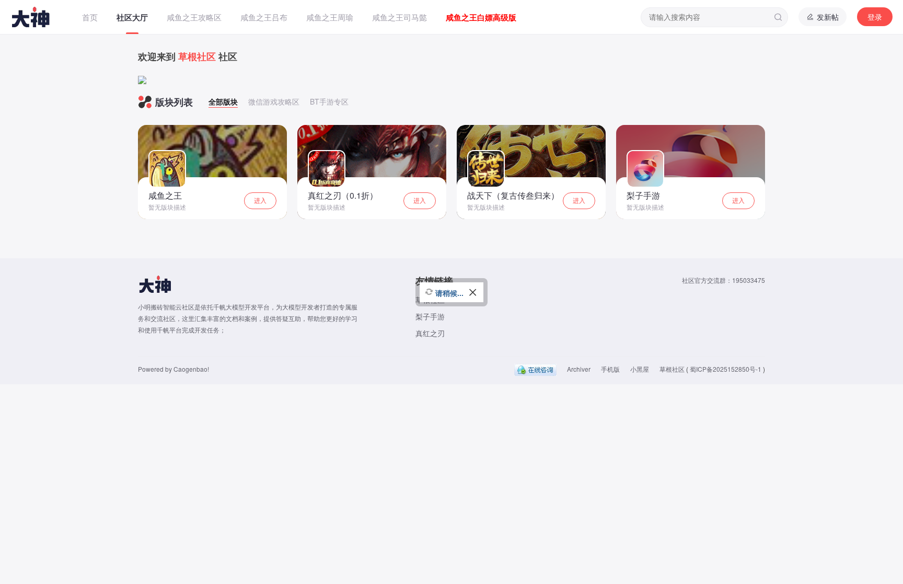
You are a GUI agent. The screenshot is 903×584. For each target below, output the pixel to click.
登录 (874, 17)
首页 (90, 17)
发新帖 (827, 17)
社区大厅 (132, 17)
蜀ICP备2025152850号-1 (725, 368)
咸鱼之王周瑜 (329, 17)
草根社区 (672, 368)
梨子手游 (430, 316)
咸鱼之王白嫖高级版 (481, 17)
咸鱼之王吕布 (263, 17)
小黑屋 (639, 368)
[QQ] (535, 368)
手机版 (610, 368)
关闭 (473, 297)
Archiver (579, 368)
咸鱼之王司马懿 (399, 17)
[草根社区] (41, 17)
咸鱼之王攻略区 (194, 17)
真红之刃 (430, 333)
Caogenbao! (191, 368)
